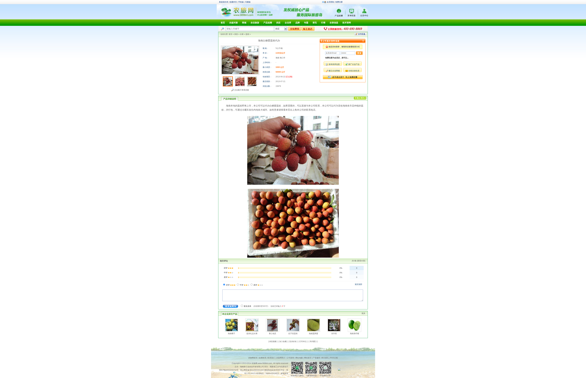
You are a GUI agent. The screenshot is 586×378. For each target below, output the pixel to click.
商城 (244, 22)
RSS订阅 (334, 358)
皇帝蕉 (334, 333)
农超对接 (233, 22)
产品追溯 (267, 22)
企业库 (288, 22)
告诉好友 (293, 341)
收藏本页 (233, 2)
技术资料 (346, 22)
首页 (223, 22)
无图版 (248, 2)
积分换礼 (325, 358)
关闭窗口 (313, 341)
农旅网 (254, 363)
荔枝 (247, 34)
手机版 (241, 2)
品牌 (297, 22)
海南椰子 (231, 333)
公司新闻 (290, 358)
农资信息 (334, 22)
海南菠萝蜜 (313, 333)
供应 (278, 22)
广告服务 (316, 358)
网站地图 (299, 358)
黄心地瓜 (272, 333)
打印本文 (303, 341)
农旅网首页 (252, 358)
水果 (242, 34)
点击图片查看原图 (241, 90)
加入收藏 (283, 341)
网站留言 (307, 358)
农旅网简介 (280, 358)
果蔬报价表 (223, 2)
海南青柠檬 (354, 333)
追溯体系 (262, 358)
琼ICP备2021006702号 (228, 370)
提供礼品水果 (251, 333)
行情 (323, 22)
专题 (306, 22)
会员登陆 (330, 2)
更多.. (364, 313)
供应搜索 (273, 341)
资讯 (315, 22)
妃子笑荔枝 (293, 333)
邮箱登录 (284, 373)
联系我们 (271, 358)
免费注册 (339, 2)
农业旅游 (255, 22)
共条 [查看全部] (358, 261)
